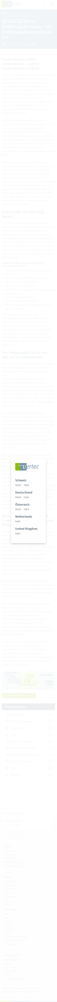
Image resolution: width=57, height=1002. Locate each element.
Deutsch (18, 485)
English (26, 485)
